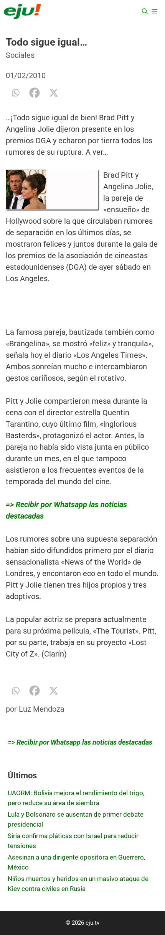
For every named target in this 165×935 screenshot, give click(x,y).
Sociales (20, 55)
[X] (54, 93)
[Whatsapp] (15, 93)
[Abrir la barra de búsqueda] (145, 11)
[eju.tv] (22, 11)
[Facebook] (34, 93)
